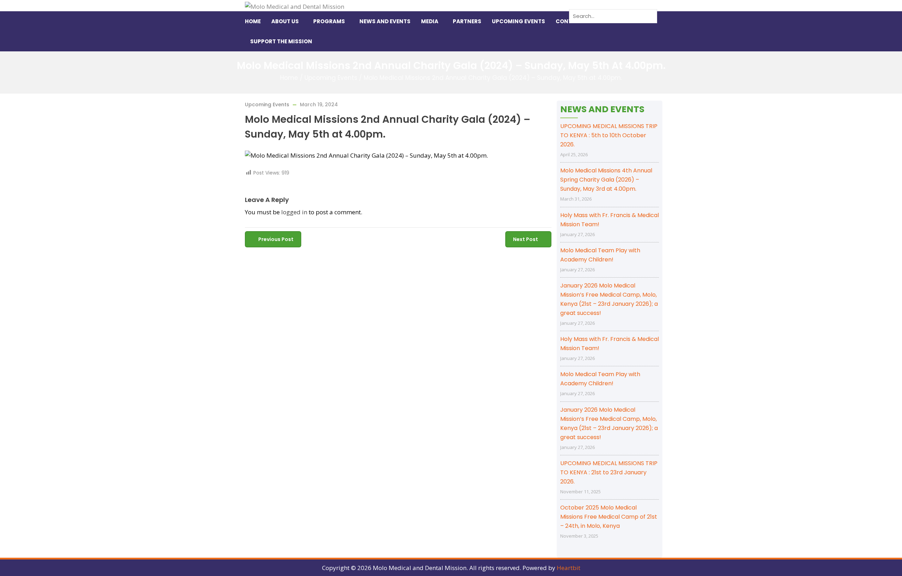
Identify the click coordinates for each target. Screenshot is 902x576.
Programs (329, 21)
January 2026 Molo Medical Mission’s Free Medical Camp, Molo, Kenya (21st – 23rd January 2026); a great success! (609, 299)
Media (429, 21)
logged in (294, 212)
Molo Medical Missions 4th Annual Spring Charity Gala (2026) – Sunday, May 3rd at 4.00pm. (606, 179)
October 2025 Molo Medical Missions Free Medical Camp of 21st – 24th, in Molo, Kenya (608, 517)
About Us (285, 21)
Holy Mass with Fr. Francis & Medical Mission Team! (609, 219)
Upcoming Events (518, 21)
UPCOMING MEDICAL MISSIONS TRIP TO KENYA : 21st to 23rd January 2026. (608, 472)
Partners (467, 21)
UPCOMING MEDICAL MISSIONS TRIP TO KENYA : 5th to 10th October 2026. (608, 135)
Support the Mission (281, 41)
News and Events (384, 21)
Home (253, 21)
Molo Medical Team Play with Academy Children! (600, 255)
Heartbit (568, 568)
